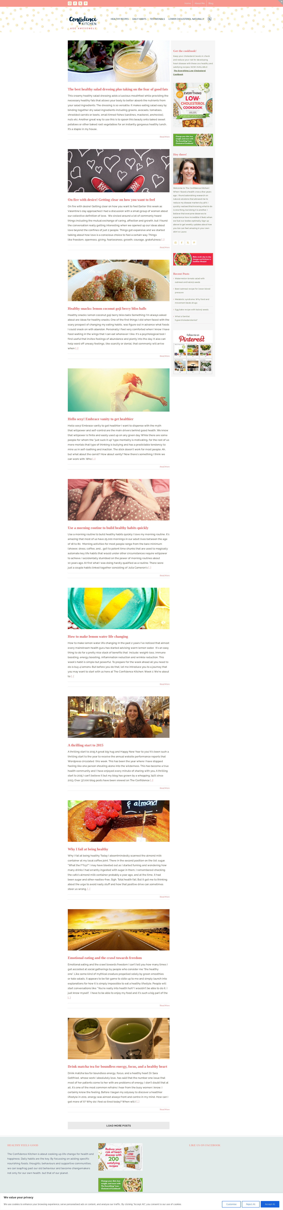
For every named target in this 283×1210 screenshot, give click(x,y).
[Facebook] (181, 242)
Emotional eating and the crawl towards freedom (105, 958)
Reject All (250, 1204)
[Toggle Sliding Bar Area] (280, 2)
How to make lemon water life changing (98, 636)
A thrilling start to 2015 (85, 745)
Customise (231, 1204)
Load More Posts (118, 1125)
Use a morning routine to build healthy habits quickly (108, 528)
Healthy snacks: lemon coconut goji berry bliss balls (107, 308)
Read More (165, 137)
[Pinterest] (194, 242)
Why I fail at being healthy (88, 849)
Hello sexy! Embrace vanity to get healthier (101, 419)
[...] (162, 239)
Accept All (270, 1204)
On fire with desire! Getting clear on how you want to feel (111, 200)
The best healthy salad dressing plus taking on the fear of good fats (118, 89)
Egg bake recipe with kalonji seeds (191, 310)
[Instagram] (175, 242)
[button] (210, 18)
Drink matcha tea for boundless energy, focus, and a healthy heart (117, 1066)
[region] (141, 1201)
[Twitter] (188, 242)
